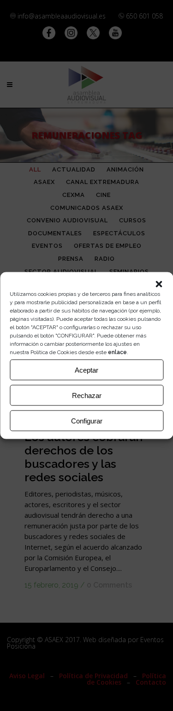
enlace (117, 352)
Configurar (86, 420)
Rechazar (86, 395)
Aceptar (86, 370)
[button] (158, 284)
